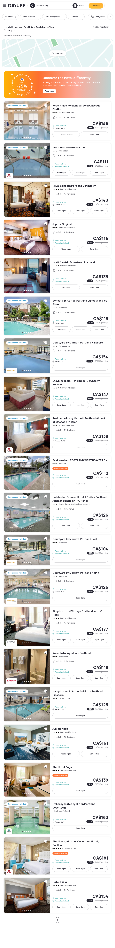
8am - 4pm (61, 869)
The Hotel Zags (57, 780)
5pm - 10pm (94, 754)
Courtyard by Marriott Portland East (57, 550)
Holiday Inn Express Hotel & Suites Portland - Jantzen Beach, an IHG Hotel (57, 512)
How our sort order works (16, 35)
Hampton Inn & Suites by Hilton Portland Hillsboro (57, 704)
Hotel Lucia (57, 895)
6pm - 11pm (99, 329)
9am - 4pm (80, 715)
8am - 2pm (61, 405)
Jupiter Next (57, 742)
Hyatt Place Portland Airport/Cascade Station (57, 120)
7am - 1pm (61, 329)
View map (59, 53)
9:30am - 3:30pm (66, 134)
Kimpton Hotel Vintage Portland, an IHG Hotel (57, 626)
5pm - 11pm (99, 172)
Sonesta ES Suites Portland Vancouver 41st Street (57, 316)
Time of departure (52, 17)
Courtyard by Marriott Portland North (57, 586)
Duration (74, 17)
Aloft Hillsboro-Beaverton (57, 160)
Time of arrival (29, 17)
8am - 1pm (80, 678)
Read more (49, 91)
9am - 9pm (80, 211)
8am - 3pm (61, 172)
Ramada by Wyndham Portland (57, 666)
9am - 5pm (80, 598)
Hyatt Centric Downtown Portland (57, 275)
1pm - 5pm (99, 907)
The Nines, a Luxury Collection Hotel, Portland (57, 855)
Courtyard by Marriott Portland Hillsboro (57, 355)
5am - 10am (61, 678)
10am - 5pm (94, 134)
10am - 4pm (66, 249)
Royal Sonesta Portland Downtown (57, 199)
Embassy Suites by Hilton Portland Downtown (57, 817)
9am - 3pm (99, 678)
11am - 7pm (99, 869)
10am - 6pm (80, 484)
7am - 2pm (61, 211)
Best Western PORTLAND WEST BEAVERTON (57, 473)
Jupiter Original (57, 237)
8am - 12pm (61, 907)
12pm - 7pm (99, 640)
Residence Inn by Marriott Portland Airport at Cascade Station (57, 433)
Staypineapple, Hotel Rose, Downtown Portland (57, 394)
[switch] (98, 17)
